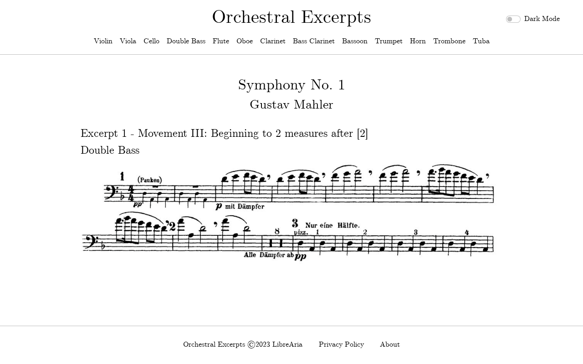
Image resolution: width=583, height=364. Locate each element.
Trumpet (389, 41)
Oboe (244, 41)
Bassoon (355, 41)
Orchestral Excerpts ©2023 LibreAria (242, 344)
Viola (128, 41)
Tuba (481, 41)
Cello (151, 41)
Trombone (449, 41)
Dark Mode (542, 19)
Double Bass (186, 41)
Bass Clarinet (314, 41)
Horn (418, 41)
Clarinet (273, 41)
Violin (103, 41)
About (390, 344)
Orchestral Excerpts (291, 18)
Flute (221, 41)
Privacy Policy (341, 344)
